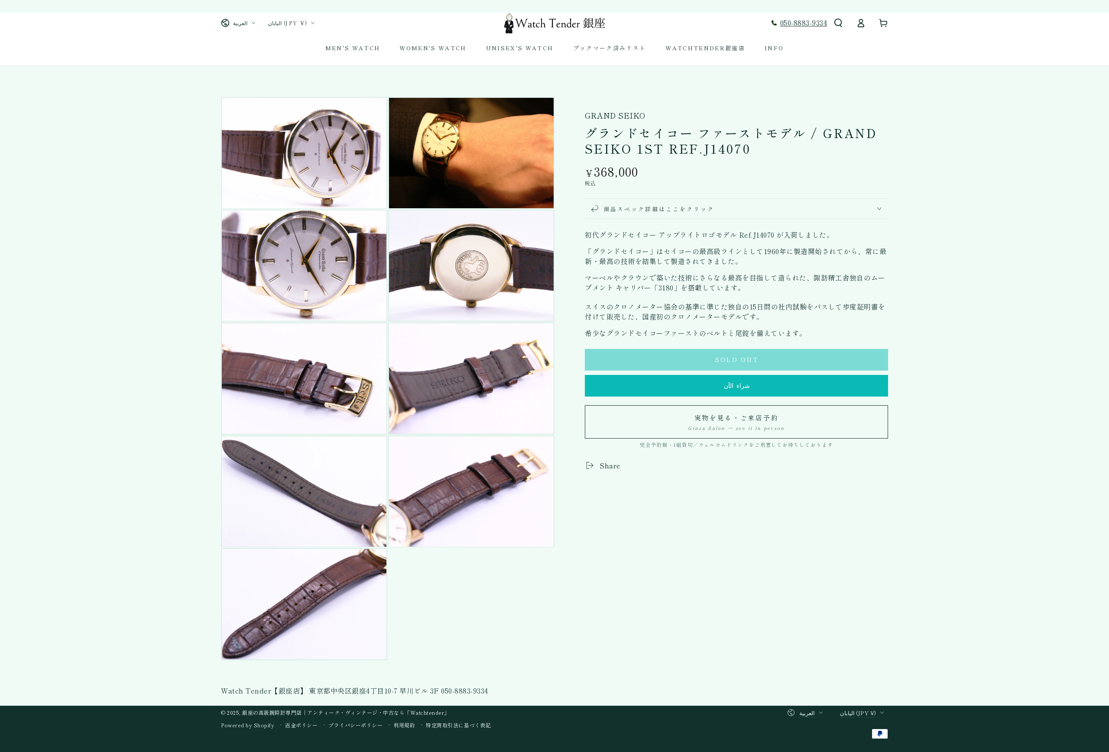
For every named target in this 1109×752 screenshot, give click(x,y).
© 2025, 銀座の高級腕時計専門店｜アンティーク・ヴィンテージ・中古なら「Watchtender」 (335, 712)
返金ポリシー (301, 725)
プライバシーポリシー (355, 725)
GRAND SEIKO (615, 115)
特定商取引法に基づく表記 (458, 725)
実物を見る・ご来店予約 (736, 422)
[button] (838, 22)
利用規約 (404, 725)
